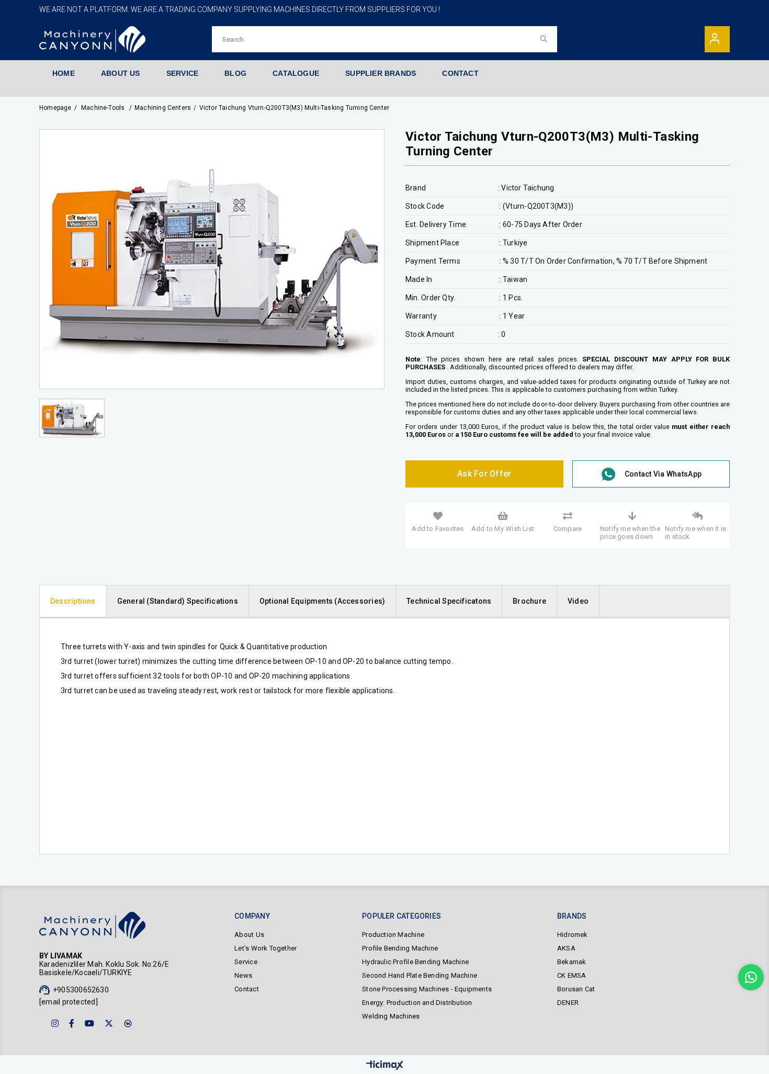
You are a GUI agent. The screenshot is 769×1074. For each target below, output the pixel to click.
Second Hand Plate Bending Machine (419, 975)
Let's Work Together (265, 948)
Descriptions (73, 601)
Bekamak (571, 962)
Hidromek (572, 935)
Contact (246, 989)
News (243, 975)
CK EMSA (571, 975)
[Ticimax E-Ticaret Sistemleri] (384, 1065)
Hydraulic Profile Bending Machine (415, 962)
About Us (249, 935)
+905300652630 (81, 990)
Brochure (529, 601)
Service (245, 962)
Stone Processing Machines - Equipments (427, 989)
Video (578, 601)
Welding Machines (391, 1016)
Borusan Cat (576, 989)
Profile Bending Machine (400, 948)
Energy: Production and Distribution (417, 1003)
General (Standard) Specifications (177, 601)
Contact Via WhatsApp (663, 474)
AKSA (566, 948)
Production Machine (393, 935)
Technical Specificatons (448, 601)
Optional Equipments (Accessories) (322, 601)
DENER (568, 1003)
